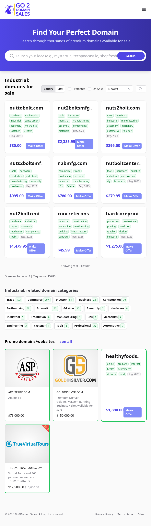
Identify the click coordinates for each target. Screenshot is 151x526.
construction (31, 120)
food (122, 374)
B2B (91, 317)
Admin (142, 514)
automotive (113, 131)
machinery (127, 125)
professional (129, 221)
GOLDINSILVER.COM (69, 392)
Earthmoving (18, 308)
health (110, 369)
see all (66, 341)
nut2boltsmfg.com (79, 107)
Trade (14, 299)
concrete (63, 236)
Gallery (48, 89)
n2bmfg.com (72, 163)
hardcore (125, 226)
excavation (65, 226)
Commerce (38, 299)
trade (77, 171)
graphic (111, 231)
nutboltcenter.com (128, 163)
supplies (135, 171)
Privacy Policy (104, 514)
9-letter (28, 131)
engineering (31, 115)
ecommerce (124, 369)
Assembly (95, 308)
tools (61, 115)
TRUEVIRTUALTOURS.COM (25, 468)
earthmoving (81, 226)
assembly (16, 125)
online (110, 364)
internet (135, 364)
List (60, 89)
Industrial (15, 317)
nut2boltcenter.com (32, 213)
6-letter (71, 186)
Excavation (46, 308)
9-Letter (64, 299)
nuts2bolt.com (123, 107)
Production (40, 317)
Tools (61, 325)
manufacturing (81, 120)
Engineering (17, 325)
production (16, 176)
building (63, 231)
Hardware (119, 308)
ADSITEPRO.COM (19, 392)
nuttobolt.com (26, 107)
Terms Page (125, 514)
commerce (65, 171)
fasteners (64, 131)
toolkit (14, 236)
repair (14, 226)
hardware (16, 115)
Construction (114, 299)
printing (111, 226)
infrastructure (79, 231)
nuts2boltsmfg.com (32, 163)
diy (108, 181)
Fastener (41, 325)
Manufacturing (68, 317)
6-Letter (71, 308)
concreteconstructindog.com (91, 213)
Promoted (79, 89)
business (79, 176)
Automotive (113, 325)
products (122, 364)
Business (87, 299)
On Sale (98, 89)
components (80, 125)
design (123, 231)
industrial (16, 120)
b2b (61, 186)
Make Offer (35, 146)
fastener (15, 131)
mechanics (31, 125)
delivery (111, 374)
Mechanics (112, 317)
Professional (85, 325)
